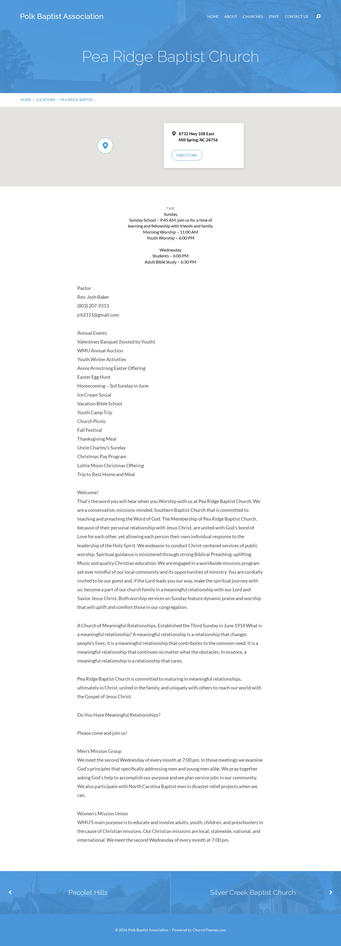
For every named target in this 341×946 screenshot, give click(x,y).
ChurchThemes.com (209, 930)
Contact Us (296, 16)
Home (213, 16)
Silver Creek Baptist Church (253, 892)
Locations (45, 100)
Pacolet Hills (87, 892)
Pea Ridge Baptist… (78, 100)
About (230, 16)
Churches (253, 16)
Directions (186, 155)
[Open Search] (318, 16)
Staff (274, 16)
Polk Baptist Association (62, 16)
